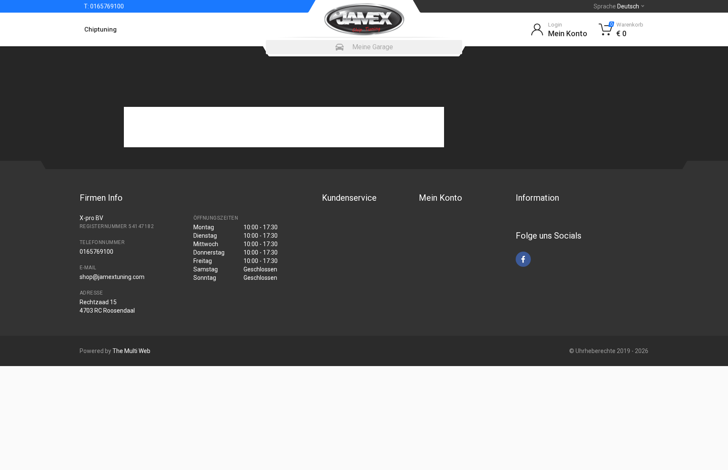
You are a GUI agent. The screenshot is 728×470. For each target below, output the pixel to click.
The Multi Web (131, 351)
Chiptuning (100, 29)
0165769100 (106, 6)
